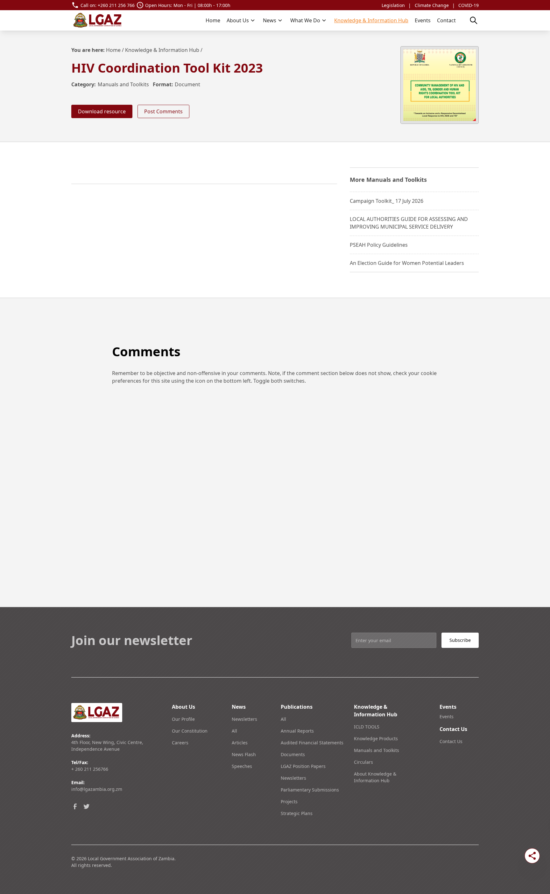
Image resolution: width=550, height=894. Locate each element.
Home (213, 20)
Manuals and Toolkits (123, 84)
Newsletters (244, 719)
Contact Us (451, 741)
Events (423, 20)
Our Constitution (190, 731)
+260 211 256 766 (116, 5)
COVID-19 (468, 5)
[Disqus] (275, 482)
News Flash (244, 754)
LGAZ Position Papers (303, 766)
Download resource (102, 111)
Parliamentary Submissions (310, 790)
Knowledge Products (376, 738)
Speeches (242, 766)
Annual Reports (297, 731)
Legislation (393, 5)
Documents (293, 754)
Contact (446, 20)
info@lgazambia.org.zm (96, 789)
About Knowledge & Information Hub (375, 777)
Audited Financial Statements (312, 743)
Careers (180, 743)
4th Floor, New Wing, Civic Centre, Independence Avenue (107, 745)
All (234, 731)
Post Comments (163, 111)
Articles (240, 743)
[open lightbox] (439, 85)
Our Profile (183, 719)
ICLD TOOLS (366, 727)
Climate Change (432, 5)
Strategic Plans (297, 813)
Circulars (363, 762)
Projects (289, 801)
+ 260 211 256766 (89, 769)
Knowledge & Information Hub (371, 20)
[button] (241, 20)
